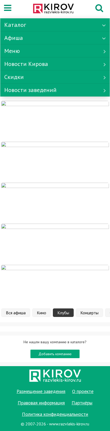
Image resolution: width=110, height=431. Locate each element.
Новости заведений (30, 90)
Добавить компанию (55, 354)
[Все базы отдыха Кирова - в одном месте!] (55, 162)
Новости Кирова (26, 64)
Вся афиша (16, 312)
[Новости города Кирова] (55, 202)
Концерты (89, 312)
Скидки (14, 77)
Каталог (15, 24)
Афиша (13, 37)
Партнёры (82, 403)
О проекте (82, 391)
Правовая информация (41, 403)
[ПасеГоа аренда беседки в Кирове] (55, 243)
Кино (41, 312)
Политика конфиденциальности (55, 414)
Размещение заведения (41, 391)
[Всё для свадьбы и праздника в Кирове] (55, 121)
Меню (12, 51)
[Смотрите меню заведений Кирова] (55, 284)
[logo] (53, 9)
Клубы (63, 312)
